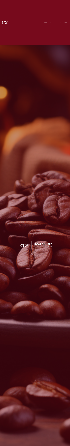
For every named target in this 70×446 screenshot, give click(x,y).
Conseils (65, 22)
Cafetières (45, 22)
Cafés (50, 22)
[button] (68, 22)
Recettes (60, 22)
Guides (55, 22)
